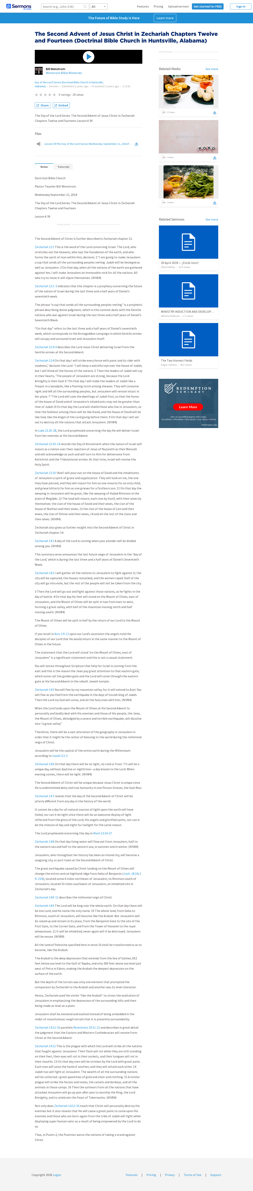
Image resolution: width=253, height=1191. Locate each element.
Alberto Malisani (170, 316)
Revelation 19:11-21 (86, 1027)
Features (143, 6)
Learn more (165, 18)
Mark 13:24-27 (102, 833)
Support (215, 1175)
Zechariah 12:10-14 (47, 444)
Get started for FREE (208, 6)
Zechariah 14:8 (44, 841)
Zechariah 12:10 (45, 473)
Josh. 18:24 (131, 873)
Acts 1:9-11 (61, 634)
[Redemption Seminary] (188, 403)
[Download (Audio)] (137, 144)
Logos (56, 1175)
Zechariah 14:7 (44, 796)
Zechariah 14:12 (45, 1046)
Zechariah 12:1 (44, 247)
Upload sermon (178, 6)
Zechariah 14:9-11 (47, 897)
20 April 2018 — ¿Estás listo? (180, 263)
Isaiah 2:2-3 (60, 756)
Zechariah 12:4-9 (46, 347)
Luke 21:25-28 (47, 430)
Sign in (240, 6)
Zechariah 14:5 (44, 690)
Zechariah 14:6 (44, 764)
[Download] (214, 112)
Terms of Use (192, 1175)
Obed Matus (168, 267)
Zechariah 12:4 (44, 360)
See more (212, 69)
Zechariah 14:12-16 (47, 1027)
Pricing (158, 6)
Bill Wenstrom (55, 69)
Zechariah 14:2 (44, 573)
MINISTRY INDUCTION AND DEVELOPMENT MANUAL (196, 312)
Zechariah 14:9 (44, 906)
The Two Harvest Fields (176, 360)
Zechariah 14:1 (44, 541)
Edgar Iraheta (169, 365)
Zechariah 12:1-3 (46, 286)
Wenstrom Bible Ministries (64, 73)
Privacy (170, 1175)
